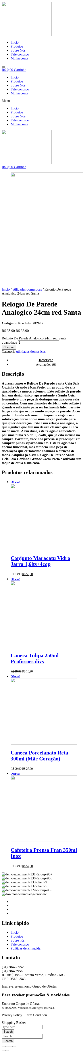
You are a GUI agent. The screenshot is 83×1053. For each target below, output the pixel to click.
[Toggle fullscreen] (10, 1046)
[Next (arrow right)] (7, 1050)
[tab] (46, 365)
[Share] (7, 1046)
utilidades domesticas (27, 289)
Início (15, 77)
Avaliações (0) (46, 364)
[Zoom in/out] (14, 1046)
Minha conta (19, 93)
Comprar (9, 347)
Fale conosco (20, 89)
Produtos (17, 81)
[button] (41, 101)
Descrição (46, 360)
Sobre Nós (18, 85)
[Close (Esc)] (3, 1046)
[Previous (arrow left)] (3, 1050)
